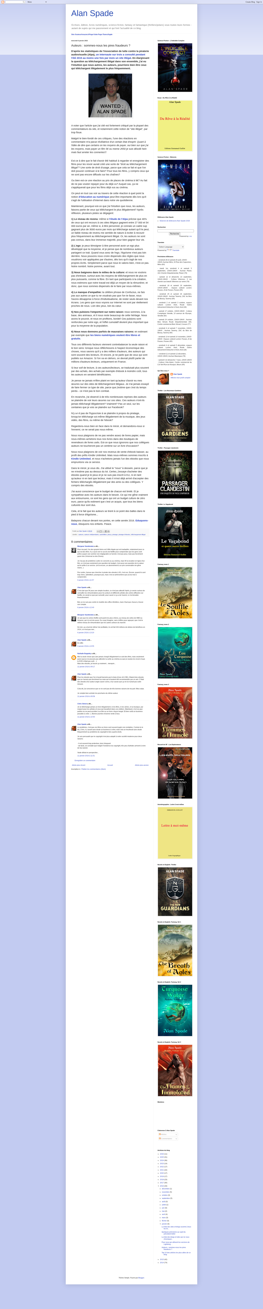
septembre (166, 1198)
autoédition (103, 534)
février (164, 1221)
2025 (162, 1157)
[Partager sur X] (103, 531)
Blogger (141, 1278)
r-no (190, 236)
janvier (164, 1224)
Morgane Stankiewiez (85, 546)
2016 (162, 1186)
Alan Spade (92, 13)
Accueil (110, 765)
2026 (162, 1154)
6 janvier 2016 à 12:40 (85, 607)
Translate (175, 250)
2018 (162, 1180)
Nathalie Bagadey (84, 653)
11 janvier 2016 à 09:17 (86, 667)
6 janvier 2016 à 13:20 (85, 633)
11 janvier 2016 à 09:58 (86, 696)
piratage (115, 534)
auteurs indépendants (91, 534)
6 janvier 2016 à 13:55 (85, 646)
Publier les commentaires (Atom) (94, 769)
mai (163, 1211)
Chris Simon (82, 704)
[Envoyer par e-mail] (98, 531)
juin (163, 1208)
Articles (163, 1134)
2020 (162, 1173)
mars (164, 1218)
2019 (162, 1176)
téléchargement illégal (138, 534)
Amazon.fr (85, 34)
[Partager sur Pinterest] (108, 531)
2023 (162, 1164)
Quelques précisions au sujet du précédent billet (174, 1233)
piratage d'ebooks (124, 534)
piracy (110, 534)
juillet (164, 1205)
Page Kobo (93, 34)
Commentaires (166, 1139)
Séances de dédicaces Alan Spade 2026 (175, 221)
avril (163, 1214)
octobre (165, 1195)
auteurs (81, 534)
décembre (166, 1189)
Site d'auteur (76, 34)
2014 (162, 1263)
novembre (166, 1192)
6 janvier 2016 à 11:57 (85, 580)
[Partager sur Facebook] (106, 531)
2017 (162, 1183)
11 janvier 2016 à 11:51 (86, 756)
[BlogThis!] (100, 531)
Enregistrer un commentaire (85, 760)
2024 (162, 1160)
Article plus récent (78, 765)
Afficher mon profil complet (180, 378)
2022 (162, 1167)
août (164, 1202)
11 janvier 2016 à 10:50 (86, 717)
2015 (162, 1259)
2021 (162, 1170)
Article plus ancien (142, 765)
